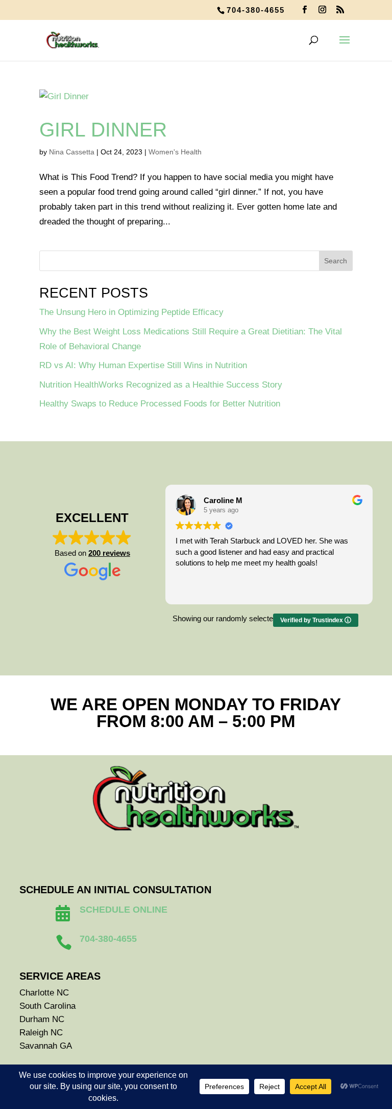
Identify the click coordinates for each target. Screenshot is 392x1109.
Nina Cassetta (71, 152)
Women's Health (175, 152)
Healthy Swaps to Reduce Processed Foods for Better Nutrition (159, 404)
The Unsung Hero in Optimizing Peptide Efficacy (131, 312)
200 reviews (109, 553)
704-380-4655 (256, 10)
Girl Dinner (103, 130)
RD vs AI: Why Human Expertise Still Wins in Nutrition (143, 365)
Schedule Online (123, 909)
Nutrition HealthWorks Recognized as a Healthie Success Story (160, 385)
